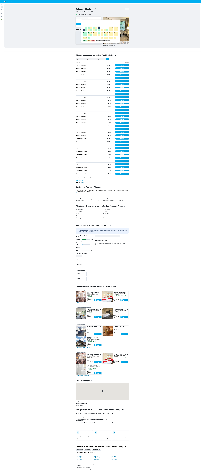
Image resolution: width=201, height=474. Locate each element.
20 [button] (98, 32)
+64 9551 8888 (78, 13)
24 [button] (91, 35)
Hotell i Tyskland (114, 454)
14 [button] (83, 32)
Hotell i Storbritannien (80, 457)
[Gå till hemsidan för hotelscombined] (8, 1)
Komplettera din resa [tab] (96, 449)
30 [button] (88, 37)
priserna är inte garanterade (99, 464)
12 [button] (96, 30)
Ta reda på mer (105, 177)
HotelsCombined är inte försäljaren (83, 467)
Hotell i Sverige (79, 454)
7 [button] (83, 30)
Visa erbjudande (97, 300)
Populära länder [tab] (80, 449)
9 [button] (112, 30)
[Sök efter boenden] (1, 7)
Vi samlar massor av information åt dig (84, 469)
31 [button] (114, 37)
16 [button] (88, 32)
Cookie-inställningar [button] (79, 180)
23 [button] (88, 35)
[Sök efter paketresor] (1, 11)
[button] (2, 1)
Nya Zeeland (80, 5)
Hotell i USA (96, 456)
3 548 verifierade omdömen (86, 14)
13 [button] (98, 30)
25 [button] (93, 35)
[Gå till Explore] (1, 14)
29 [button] (86, 37)
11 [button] (93, 30)
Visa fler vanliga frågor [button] (94, 424)
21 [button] (83, 35)
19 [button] (96, 32)
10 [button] (91, 30)
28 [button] (83, 37)
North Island (87, 5)
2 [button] (112, 27)
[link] (82, 303)
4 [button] (117, 27)
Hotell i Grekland (97, 457)
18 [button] (93, 32)
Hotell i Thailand (114, 459)
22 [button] (86, 35)
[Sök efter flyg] (1, 5)
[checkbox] (81, 274)
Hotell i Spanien (114, 457)
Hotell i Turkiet (96, 454)
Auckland (93, 5)
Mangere (105, 5)
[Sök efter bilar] (1, 9)
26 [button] (96, 35)
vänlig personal (78, 256)
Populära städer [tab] (87, 449)
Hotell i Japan (113, 456)
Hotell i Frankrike (79, 456)
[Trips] (1, 17)
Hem (76, 5)
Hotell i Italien (96, 459)
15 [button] (86, 32)
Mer (76, 192)
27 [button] (98, 35)
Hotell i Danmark (79, 459)
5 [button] (96, 27)
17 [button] (91, 32)
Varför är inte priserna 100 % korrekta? (84, 471)
